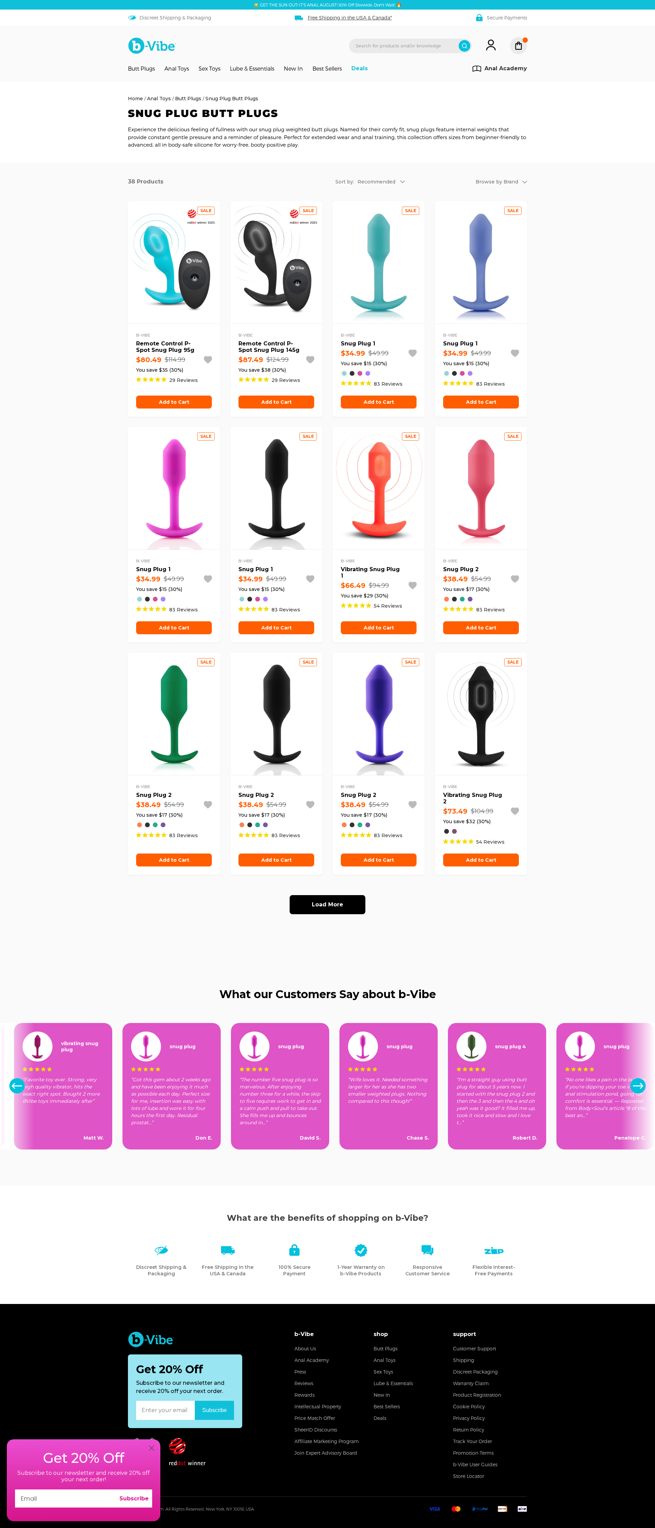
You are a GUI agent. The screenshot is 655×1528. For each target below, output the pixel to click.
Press (300, 1372)
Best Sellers (327, 68)
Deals (359, 68)
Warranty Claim (471, 1383)
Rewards (304, 1395)
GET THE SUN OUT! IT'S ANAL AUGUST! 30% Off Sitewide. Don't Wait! (327, 4)
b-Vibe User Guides (475, 1464)
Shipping (463, 1360)
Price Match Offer (314, 1418)
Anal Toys (176, 68)
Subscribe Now (214, 1410)
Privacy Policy (469, 1418)
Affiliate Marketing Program (326, 1441)
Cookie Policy (469, 1406)
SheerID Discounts (315, 1430)
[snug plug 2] (446, 599)
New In (293, 68)
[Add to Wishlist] (208, 360)
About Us (305, 1348)
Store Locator (468, 1476)
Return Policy (468, 1430)
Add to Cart (174, 402)
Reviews (303, 1383)
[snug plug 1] (344, 373)
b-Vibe (304, 1334)
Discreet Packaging (475, 1372)
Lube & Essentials (252, 68)
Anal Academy (311, 1360)
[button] (638, 1086)
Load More (327, 904)
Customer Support (474, 1348)
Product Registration (477, 1395)
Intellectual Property (317, 1406)
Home (135, 98)
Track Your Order (472, 1441)
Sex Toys (209, 68)
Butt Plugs (141, 68)
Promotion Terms (473, 1453)
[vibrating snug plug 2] (446, 831)
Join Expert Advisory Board (325, 1453)
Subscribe (134, 1498)
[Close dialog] (152, 1448)
